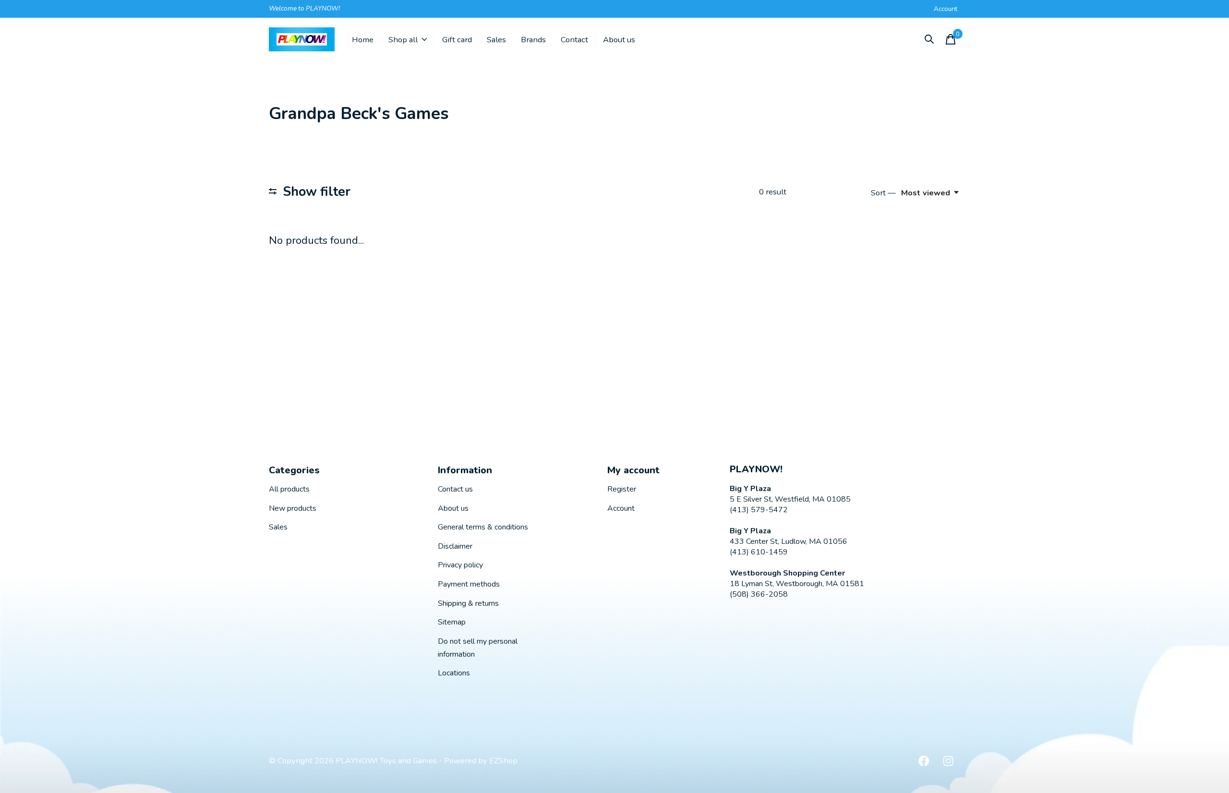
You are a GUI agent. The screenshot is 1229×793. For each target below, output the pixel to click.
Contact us (455, 489)
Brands (533, 39)
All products (289, 489)
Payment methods (469, 584)
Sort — (883, 192)
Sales (496, 39)
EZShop (503, 760)
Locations (454, 673)
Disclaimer (455, 546)
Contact (574, 39)
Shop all (403, 39)
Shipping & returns (468, 603)
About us (619, 39)
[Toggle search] (929, 39)
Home (363, 39)
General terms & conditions (483, 527)
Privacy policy (460, 565)
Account (621, 508)
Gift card (457, 39)
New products (292, 508)
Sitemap (452, 622)
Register (621, 489)
